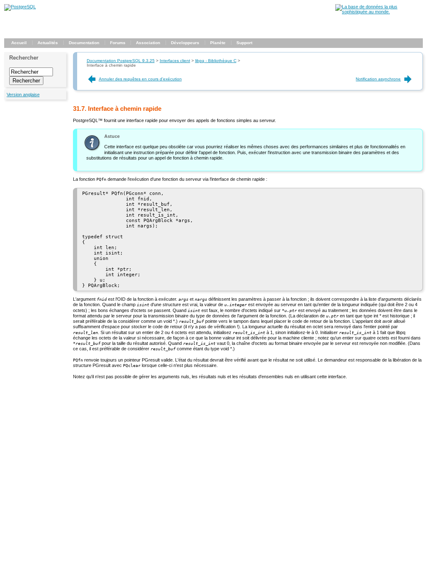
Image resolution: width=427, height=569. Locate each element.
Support (244, 42)
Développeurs (185, 42)
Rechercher (23, 58)
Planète (218, 42)
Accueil (19, 42)
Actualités (48, 42)
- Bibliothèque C (215, 60)
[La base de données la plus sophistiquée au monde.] (379, 11)
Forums (118, 42)
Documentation (84, 42)
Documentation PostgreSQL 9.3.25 (121, 60)
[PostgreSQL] (20, 6)
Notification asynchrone (378, 79)
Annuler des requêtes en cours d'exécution (140, 79)
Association (148, 42)
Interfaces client (175, 60)
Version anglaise (23, 94)
